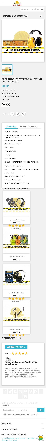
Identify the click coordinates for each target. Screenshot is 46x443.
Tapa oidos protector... (16, 293)
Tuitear (18, 114)
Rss (15, 391)
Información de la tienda (13, 434)
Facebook (5, 391)
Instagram (36, 391)
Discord (25, 396)
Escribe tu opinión (16, 347)
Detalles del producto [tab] (28, 126)
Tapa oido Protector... (16, 220)
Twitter (10, 391)
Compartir (12, 114)
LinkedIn (41, 391)
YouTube (20, 391)
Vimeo (31, 391)
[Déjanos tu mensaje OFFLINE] (40, 437)
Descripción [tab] (11, 126)
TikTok (20, 396)
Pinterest (23, 114)
